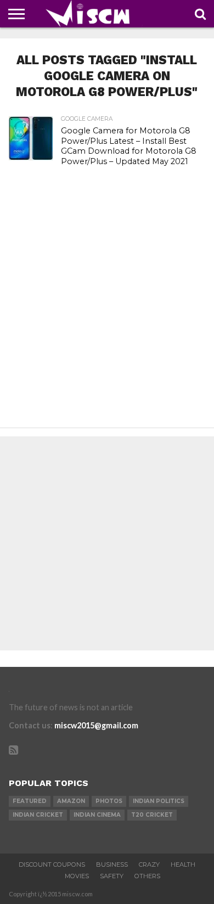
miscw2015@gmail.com (96, 725)
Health (183, 864)
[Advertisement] (107, 310)
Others (147, 876)
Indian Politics (158, 801)
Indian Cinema (97, 814)
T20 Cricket (152, 814)
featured (30, 801)
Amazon (71, 801)
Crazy (149, 864)
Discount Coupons (52, 864)
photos (108, 801)
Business (112, 864)
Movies (77, 876)
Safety (111, 876)
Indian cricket (38, 814)
